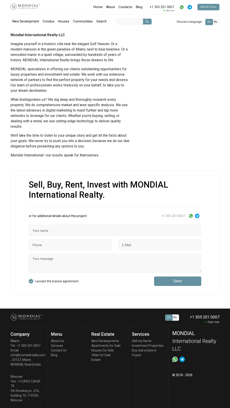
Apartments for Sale (106, 345)
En (209, 21)
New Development (25, 21)
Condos (48, 21)
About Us (57, 341)
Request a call (208, 7)
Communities (83, 21)
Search (101, 21)
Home (97, 7)
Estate (96, 360)
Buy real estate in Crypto (144, 353)
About (110, 7)
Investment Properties (148, 345)
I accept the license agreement (57, 281)
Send (178, 281)
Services (57, 345)
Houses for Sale (102, 350)
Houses (63, 21)
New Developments (105, 341)
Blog (139, 7)
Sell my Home (141, 341)
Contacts (125, 7)
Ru (215, 21)
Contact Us (58, 350)
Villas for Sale (101, 355)
